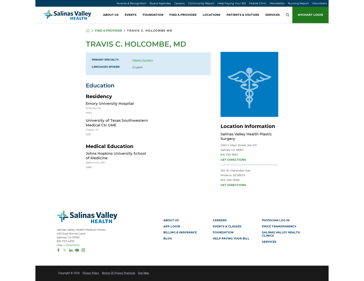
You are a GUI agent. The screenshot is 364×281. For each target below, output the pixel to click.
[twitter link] (64, 250)
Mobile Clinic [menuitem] (257, 3)
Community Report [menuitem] (201, 3)
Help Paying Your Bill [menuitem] (232, 3)
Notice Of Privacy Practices (118, 273)
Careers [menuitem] (179, 3)
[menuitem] (111, 15)
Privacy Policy (90, 273)
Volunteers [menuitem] (319, 3)
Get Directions (233, 159)
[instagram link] (83, 250)
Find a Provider (108, 30)
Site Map (143, 273)
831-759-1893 (229, 154)
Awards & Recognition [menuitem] (131, 3)
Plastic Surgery (143, 60)
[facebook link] (58, 250)
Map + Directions (68, 245)
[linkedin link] (71, 250)
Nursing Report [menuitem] (298, 3)
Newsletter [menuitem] (277, 3)
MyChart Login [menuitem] (310, 14)
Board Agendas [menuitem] (160, 3)
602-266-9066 (230, 180)
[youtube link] (77, 250)
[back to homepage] (88, 31)
